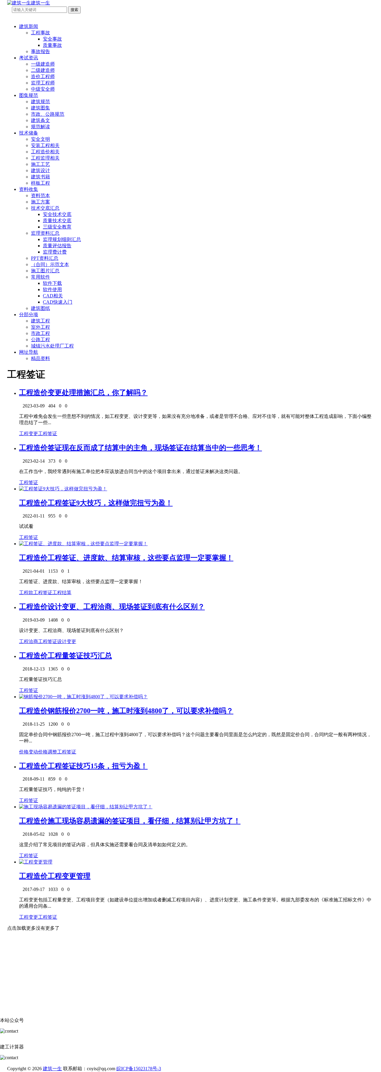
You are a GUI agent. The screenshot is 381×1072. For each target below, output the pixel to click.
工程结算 (61, 592)
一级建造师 (43, 64)
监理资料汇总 (45, 233)
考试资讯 (28, 57)
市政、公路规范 (47, 114)
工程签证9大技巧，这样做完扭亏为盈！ (110, 503)
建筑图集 (40, 107)
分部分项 (28, 314)
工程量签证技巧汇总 (80, 655)
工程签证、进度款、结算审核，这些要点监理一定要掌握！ (140, 558)
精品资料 (40, 358)
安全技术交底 (57, 214)
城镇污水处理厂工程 (52, 345)
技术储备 (28, 132)
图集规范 (28, 95)
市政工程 (40, 333)
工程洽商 (28, 641)
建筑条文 (40, 120)
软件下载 (52, 283)
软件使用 (52, 289)
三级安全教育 (57, 226)
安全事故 (52, 38)
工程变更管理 (69, 876)
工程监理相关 (45, 157)
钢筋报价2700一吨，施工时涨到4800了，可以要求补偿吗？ (140, 711)
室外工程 (40, 327)
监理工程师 (43, 82)
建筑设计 (40, 170)
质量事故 (52, 45)
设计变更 (66, 641)
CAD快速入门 (57, 302)
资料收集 (28, 189)
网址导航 (28, 352)
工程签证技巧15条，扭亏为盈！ (98, 766)
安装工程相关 (45, 145)
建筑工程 (40, 320)
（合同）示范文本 (50, 264)
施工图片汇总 (45, 270)
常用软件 (40, 276)
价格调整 (47, 751)
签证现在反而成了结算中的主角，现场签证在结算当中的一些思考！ (155, 448)
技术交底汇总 (45, 208)
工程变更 (28, 433)
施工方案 (40, 201)
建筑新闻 (28, 26)
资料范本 (40, 195)
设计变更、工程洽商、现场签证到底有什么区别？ (126, 607)
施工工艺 (40, 164)
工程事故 (40, 32)
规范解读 (40, 126)
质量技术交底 (57, 220)
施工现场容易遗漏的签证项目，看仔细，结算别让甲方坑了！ (144, 821)
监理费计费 (55, 251)
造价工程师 (43, 76)
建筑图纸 (40, 308)
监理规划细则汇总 (62, 239)
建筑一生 (52, 1068)
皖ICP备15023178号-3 (138, 1068)
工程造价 (33, 392)
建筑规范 (40, 101)
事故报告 (40, 51)
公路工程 (40, 339)
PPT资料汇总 (44, 258)
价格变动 (28, 751)
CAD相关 (53, 295)
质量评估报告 (57, 245)
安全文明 (40, 139)
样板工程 (40, 183)
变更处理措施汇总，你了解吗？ (98, 392)
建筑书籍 (40, 176)
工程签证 (47, 433)
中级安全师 (43, 89)
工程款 (26, 592)
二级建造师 (43, 70)
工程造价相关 (45, 151)
